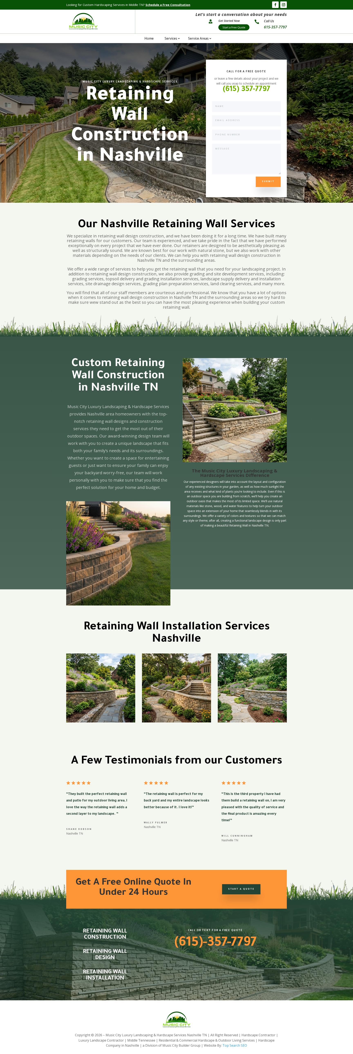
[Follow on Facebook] (275, 4)
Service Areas (198, 38)
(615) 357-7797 (246, 90)
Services (171, 38)
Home (149, 38)
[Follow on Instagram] (283, 4)
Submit (268, 181)
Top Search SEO (234, 1045)
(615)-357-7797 (215, 943)
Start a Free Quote (233, 27)
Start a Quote (241, 889)
